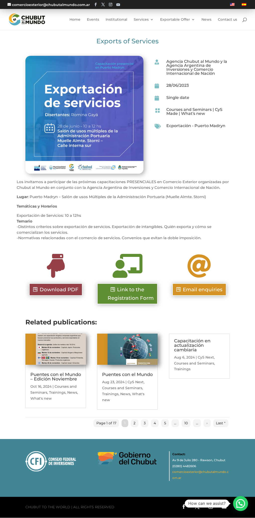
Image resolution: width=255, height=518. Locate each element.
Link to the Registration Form (131, 294)
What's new (193, 113)
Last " (220, 423)
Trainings (57, 392)
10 (186, 423)
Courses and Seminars (189, 109)
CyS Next (136, 382)
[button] (240, 503)
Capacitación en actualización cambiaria (192, 345)
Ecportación (178, 125)
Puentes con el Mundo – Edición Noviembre (55, 377)
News (72, 392)
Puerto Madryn (209, 125)
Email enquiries (202, 290)
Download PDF (59, 290)
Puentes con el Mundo (127, 374)
